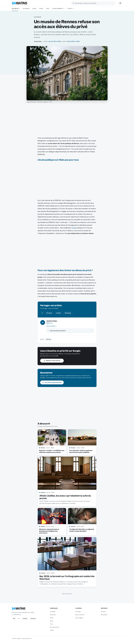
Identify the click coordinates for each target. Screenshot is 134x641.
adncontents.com (26, 638)
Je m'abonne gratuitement (53, 382)
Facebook (49, 313)
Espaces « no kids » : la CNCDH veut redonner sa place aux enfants (51, 451)
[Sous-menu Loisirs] (73, 8)
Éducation (48, 339)
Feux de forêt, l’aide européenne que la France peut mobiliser (80, 451)
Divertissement (57, 8)
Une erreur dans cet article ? (58, 330)
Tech (47, 8)
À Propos (78, 611)
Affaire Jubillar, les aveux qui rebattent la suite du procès (65, 497)
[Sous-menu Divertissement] (63, 8)
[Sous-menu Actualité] (19, 8)
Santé (34, 8)
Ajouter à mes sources (53, 360)
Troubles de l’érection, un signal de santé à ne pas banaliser (81, 530)
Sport (41, 8)
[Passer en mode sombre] (120, 3)
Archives (103, 611)
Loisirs (69, 8)
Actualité (15, 8)
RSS (14, 618)
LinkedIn (58, 313)
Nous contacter (80, 614)
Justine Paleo (38, 41)
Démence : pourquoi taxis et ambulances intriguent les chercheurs (49, 531)
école (74, 228)
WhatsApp (68, 313)
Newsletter (104, 614)
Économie (26, 8)
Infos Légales (79, 618)
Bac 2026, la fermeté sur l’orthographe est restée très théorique (66, 577)
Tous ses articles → (51, 326)
